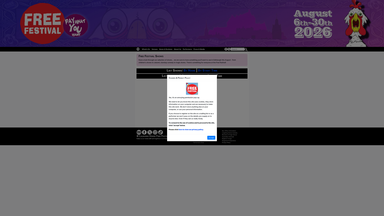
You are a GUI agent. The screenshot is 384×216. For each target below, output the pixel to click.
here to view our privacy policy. (191, 129)
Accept (211, 138)
